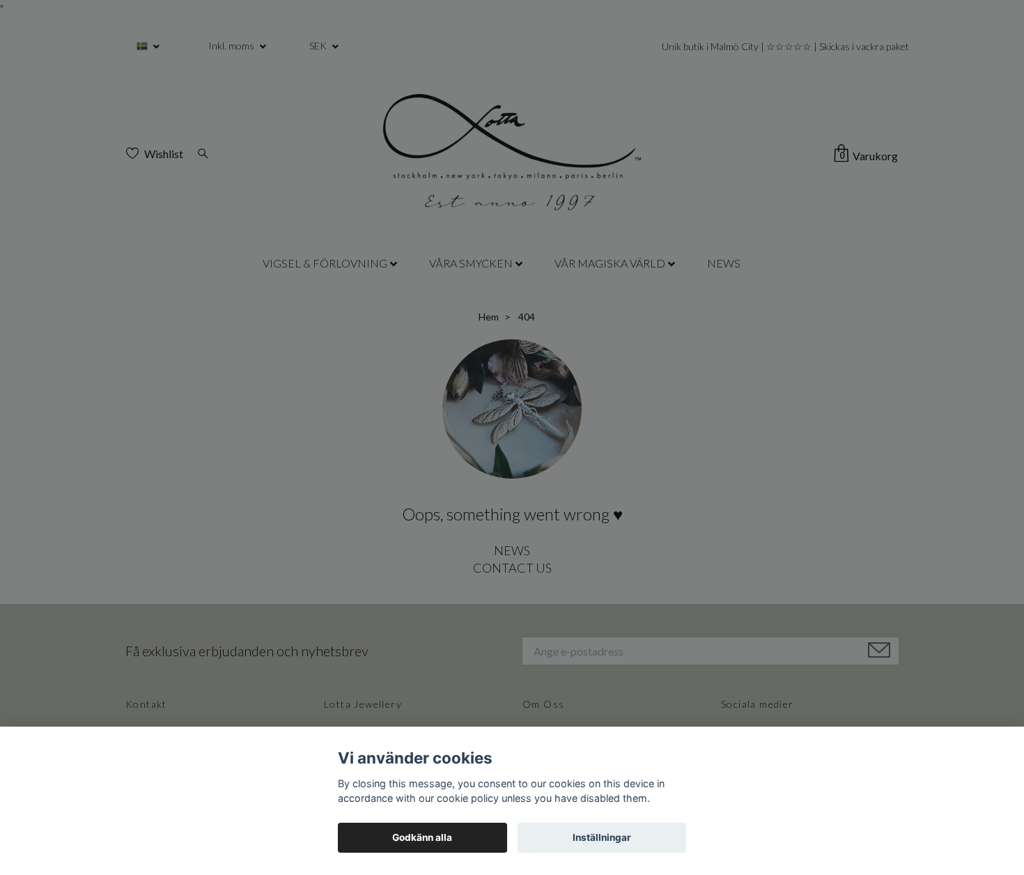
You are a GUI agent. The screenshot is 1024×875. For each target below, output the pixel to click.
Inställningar (602, 837)
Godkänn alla (422, 837)
